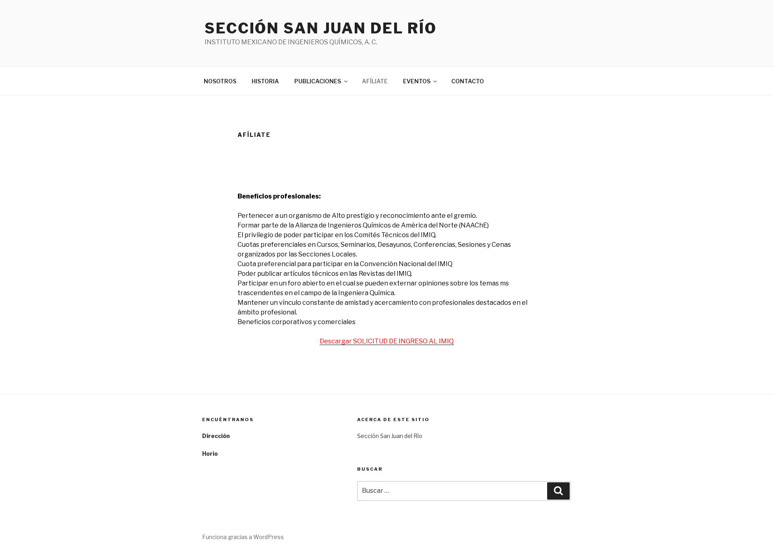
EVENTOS (416, 81)
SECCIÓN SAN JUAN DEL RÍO (321, 28)
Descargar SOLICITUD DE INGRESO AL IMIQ (387, 341)
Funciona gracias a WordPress (243, 536)
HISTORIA (265, 81)
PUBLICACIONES (317, 81)
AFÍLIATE (375, 81)
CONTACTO (467, 81)
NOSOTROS (220, 81)
